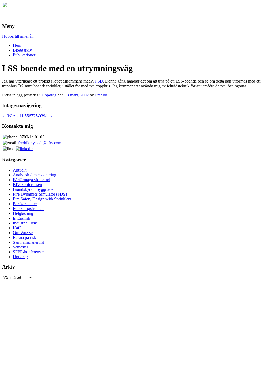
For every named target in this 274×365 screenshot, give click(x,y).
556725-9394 (39, 116)
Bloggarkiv (22, 50)
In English (21, 218)
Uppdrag (48, 95)
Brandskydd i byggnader (34, 189)
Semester (20, 247)
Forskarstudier (25, 203)
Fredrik (101, 95)
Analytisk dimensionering (34, 175)
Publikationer (24, 55)
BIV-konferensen (27, 184)
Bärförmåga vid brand (31, 179)
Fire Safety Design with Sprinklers (42, 199)
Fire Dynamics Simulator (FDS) (40, 194)
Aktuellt (19, 170)
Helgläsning (23, 213)
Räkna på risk (24, 237)
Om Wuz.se (23, 232)
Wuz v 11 (13, 116)
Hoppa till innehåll (17, 36)
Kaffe (17, 228)
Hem (17, 45)
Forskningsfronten (28, 208)
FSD (99, 81)
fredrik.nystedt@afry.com (39, 143)
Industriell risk (25, 223)
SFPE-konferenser (28, 252)
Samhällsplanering (28, 242)
